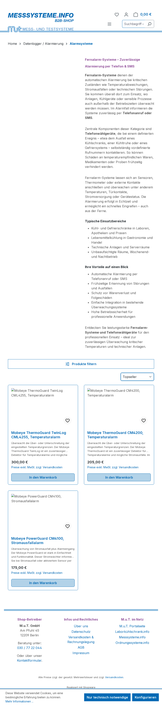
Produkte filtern (83, 364)
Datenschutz (81, 632)
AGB (81, 647)
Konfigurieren (145, 697)
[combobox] (133, 24)
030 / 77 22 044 (29, 648)
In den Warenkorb (43, 477)
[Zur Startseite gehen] (53, 22)
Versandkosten (114, 677)
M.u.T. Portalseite (132, 626)
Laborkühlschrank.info (132, 632)
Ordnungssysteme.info (132, 643)
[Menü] (109, 24)
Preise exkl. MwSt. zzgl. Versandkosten (36, 467)
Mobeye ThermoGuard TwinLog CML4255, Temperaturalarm (38, 435)
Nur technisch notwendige (107, 697)
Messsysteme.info (132, 637)
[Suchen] (149, 24)
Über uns (81, 626)
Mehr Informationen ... (19, 701)
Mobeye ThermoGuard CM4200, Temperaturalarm (115, 435)
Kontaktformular (29, 660)
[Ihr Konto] (126, 14)
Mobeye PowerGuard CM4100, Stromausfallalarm (37, 540)
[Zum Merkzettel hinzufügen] (68, 420)
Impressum (81, 653)
